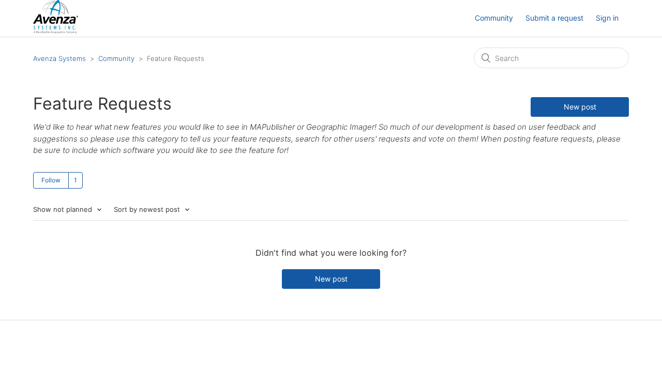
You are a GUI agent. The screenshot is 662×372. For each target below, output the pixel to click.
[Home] (55, 31)
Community (494, 17)
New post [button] (580, 106)
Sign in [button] (607, 17)
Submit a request (554, 17)
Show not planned (63, 209)
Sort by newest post (148, 209)
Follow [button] (51, 180)
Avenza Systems (59, 58)
